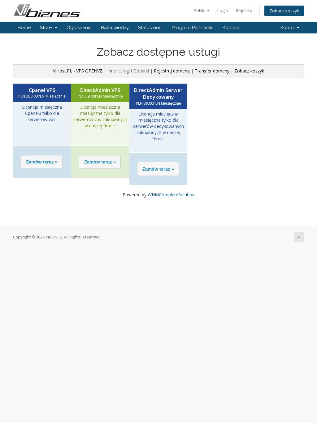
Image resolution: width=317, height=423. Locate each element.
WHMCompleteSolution (171, 195)
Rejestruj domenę (172, 71)
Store (47, 27)
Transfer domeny (212, 71)
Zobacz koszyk (284, 11)
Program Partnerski (192, 27)
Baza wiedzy (115, 27)
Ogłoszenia (79, 27)
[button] (42, 162)
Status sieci (150, 27)
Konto (288, 27)
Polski (199, 10)
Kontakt (231, 27)
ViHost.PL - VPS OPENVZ (77, 71)
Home (24, 27)
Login (222, 10)
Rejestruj (245, 10)
